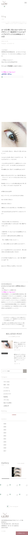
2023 (5, 432)
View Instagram (14, 506)
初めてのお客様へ (8, 402)
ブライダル (6, 399)
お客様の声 (6, 405)
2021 (5, 438)
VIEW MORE (20, 463)
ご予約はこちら (21, 533)
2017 (5, 450)
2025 (5, 426)
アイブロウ (6, 387)
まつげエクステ (7, 393)
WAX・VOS (6, 384)
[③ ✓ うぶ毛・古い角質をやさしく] (4, 498)
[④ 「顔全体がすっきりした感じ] (23, 488)
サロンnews (6, 381)
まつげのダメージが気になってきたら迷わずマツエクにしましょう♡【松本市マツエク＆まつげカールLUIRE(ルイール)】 (15, 319)
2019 (5, 444)
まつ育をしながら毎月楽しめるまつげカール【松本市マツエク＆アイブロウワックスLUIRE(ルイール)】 (13, 324)
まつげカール (7, 390)
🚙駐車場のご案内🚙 (6, 74)
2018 (5, 447)
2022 (5, 435)
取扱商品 (6, 396)
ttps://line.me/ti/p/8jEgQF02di (9, 62)
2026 (5, 423)
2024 (5, 429)
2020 (5, 441)
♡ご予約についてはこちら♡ (8, 72)
